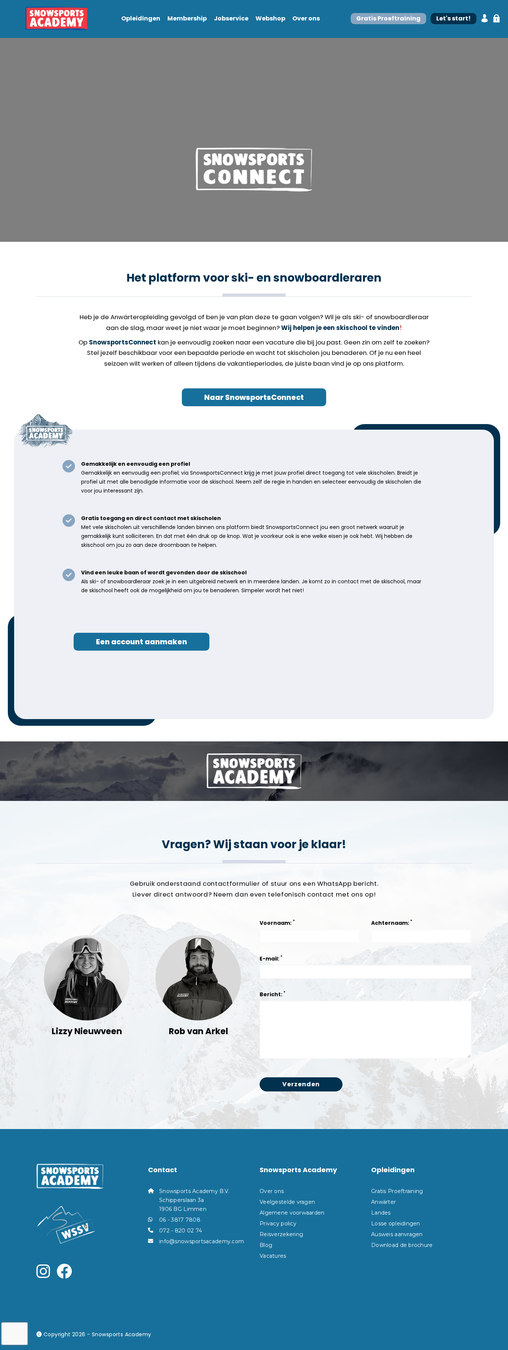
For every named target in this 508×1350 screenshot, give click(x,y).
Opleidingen (140, 19)
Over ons (306, 19)
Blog (266, 1245)
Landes (381, 1212)
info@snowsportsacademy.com (201, 1241)
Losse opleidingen (395, 1223)
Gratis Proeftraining (397, 1191)
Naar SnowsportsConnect (254, 397)
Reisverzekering (281, 1234)
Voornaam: (277, 922)
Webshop (270, 19)
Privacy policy (278, 1223)
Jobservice (231, 19)
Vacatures (273, 1256)
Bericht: (273, 994)
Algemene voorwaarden (292, 1212)
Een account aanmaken (141, 641)
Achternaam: (391, 922)
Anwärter (383, 1202)
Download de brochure (402, 1245)
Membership (187, 19)
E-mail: (271, 958)
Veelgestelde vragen (287, 1202)
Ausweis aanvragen (397, 1234)
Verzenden (301, 1084)
